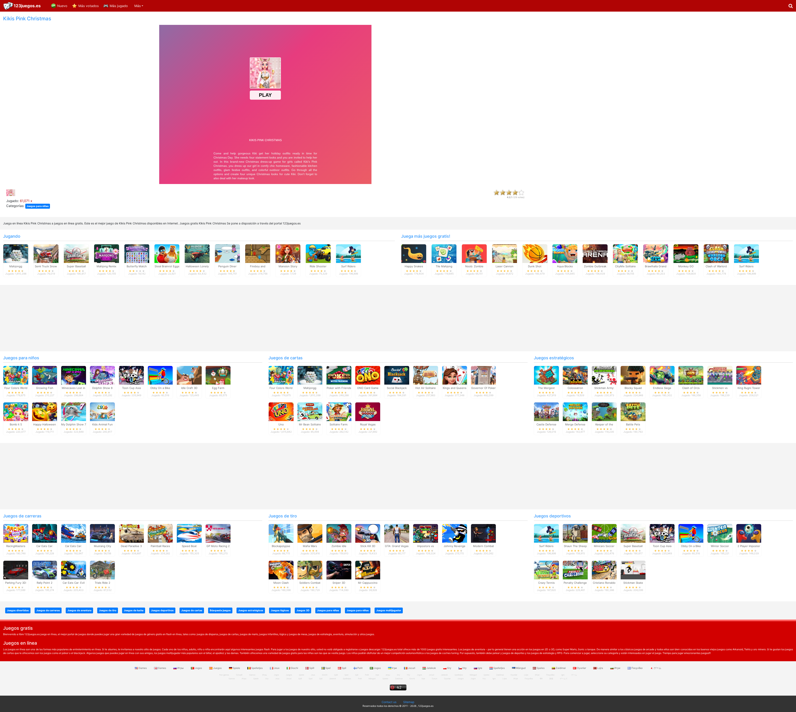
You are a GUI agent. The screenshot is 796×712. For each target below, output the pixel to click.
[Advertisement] (663, 78)
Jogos (198, 668)
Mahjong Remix (106, 266)
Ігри (394, 668)
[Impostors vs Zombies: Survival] (425, 533)
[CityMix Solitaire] (625, 253)
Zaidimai (560, 668)
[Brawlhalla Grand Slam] (655, 253)
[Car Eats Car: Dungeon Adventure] (44, 533)
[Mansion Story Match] (287, 253)
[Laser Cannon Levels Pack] (504, 253)
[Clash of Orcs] (690, 375)
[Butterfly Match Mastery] (136, 253)
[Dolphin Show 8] (102, 375)
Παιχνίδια (637, 668)
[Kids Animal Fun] (102, 411)
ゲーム (657, 668)
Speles (540, 668)
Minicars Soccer (604, 546)
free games (224, 675)
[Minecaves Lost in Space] (73, 375)
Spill (312, 668)
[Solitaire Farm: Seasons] (338, 411)
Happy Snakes (414, 266)
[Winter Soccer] (719, 533)
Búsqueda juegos (220, 610)
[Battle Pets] (633, 411)
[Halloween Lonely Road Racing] (197, 253)
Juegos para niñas (38, 206)
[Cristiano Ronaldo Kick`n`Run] (604, 570)
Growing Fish (44, 388)
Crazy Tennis (546, 582)
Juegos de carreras (22, 515)
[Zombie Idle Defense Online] (338, 533)
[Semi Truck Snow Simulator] (46, 253)
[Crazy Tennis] (546, 570)
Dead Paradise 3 (131, 546)
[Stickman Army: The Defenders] (604, 375)
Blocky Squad (633, 388)
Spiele (236, 668)
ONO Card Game (368, 388)
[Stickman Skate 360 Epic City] (633, 570)
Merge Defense (575, 424)
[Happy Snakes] (413, 253)
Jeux (276, 668)
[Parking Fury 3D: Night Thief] (15, 570)
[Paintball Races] (160, 533)
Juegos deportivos (552, 515)
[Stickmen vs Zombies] (719, 375)
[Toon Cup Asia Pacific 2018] (131, 375)
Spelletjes (257, 668)
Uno (281, 424)
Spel (328, 668)
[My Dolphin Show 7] (73, 411)
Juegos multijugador (388, 610)
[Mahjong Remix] (106, 253)
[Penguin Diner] (227, 253)
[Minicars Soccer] (604, 533)
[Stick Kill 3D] (367, 533)
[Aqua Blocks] (564, 253)
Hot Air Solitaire (425, 388)
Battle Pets (633, 424)
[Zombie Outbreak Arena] (595, 253)
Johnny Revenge (454, 546)
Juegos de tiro (282, 515)
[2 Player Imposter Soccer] (748, 533)
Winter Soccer (720, 546)
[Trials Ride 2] (102, 570)
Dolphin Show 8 (102, 388)
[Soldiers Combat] (309, 570)
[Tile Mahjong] (444, 253)
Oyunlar (581, 668)
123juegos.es (27, 5)
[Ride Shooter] (318, 253)
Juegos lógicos (280, 610)
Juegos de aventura (79, 610)
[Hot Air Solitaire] (425, 375)
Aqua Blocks (565, 266)
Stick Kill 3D (367, 546)
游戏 (551, 678)
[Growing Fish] (44, 375)
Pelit (360, 668)
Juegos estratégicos (554, 357)
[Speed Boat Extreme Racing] (189, 533)
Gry (449, 668)
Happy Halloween (44, 424)
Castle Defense (546, 424)
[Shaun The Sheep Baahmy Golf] (575, 533)
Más (137, 6)
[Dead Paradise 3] (131, 533)
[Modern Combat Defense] (483, 533)
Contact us (389, 702)
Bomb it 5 (16, 424)
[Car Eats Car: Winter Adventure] (73, 533)
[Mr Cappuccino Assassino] (367, 570)
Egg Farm (218, 388)
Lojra (600, 668)
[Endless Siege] (662, 375)
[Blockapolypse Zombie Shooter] (281, 533)
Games (142, 668)
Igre (480, 668)
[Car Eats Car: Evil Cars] (73, 570)
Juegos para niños (21, 357)
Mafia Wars (310, 546)
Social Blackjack (397, 388)
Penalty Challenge (575, 582)
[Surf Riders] (348, 253)
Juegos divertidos (18, 610)
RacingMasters (15, 546)
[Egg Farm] (218, 375)
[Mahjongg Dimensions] (15, 253)
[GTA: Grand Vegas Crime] (396, 533)
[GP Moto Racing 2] (218, 533)
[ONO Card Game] (367, 375)
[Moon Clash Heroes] (281, 570)
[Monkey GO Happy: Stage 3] (685, 253)
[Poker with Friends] (338, 375)
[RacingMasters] (15, 533)
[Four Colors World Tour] (15, 375)
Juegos (217, 668)
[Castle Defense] (546, 411)
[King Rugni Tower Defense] (748, 375)
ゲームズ (563, 678)
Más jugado (119, 6)
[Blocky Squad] (633, 375)
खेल (541, 678)
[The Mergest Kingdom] (546, 375)
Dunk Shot (534, 266)
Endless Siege (662, 388)
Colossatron (575, 388)
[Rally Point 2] (44, 570)
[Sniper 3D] (338, 570)
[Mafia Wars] (309, 533)
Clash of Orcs (691, 388)
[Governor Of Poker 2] (483, 375)
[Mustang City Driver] (102, 533)
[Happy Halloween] (44, 411)
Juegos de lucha (133, 610)
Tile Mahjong (444, 266)
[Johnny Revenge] (454, 533)
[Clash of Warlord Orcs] (716, 253)
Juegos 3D (302, 610)
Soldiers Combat (309, 582)
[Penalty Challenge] (575, 570)
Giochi (294, 668)
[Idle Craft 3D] (189, 375)
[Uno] (281, 411)
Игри (617, 668)
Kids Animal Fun (102, 424)
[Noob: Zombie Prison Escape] (474, 253)
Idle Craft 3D (189, 388)
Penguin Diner (227, 266)
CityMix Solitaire (625, 266)
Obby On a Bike (160, 388)
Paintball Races (160, 546)
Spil (344, 668)
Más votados (88, 6)
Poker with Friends (339, 388)
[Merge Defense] (575, 411)
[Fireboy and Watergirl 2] (257, 253)
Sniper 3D (338, 582)
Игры (180, 668)
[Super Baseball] (76, 253)
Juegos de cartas (285, 357)
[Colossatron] (575, 375)
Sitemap (408, 702)
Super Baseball (76, 266)
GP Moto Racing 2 (218, 546)
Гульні (434, 678)
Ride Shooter (318, 266)
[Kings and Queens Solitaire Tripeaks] (454, 375)
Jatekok (431, 668)
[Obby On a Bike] (160, 375)
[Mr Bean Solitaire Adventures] (309, 411)
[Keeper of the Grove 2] (604, 411)
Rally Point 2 (44, 582)
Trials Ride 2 (102, 582)
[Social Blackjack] (396, 375)
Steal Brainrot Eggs (167, 266)
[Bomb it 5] (15, 411)
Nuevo (62, 6)
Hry (464, 668)
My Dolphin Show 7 (73, 424)
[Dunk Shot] (534, 253)
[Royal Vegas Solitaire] (367, 411)
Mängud (520, 668)
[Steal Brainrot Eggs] (166, 253)
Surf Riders (348, 266)
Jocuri (411, 668)
